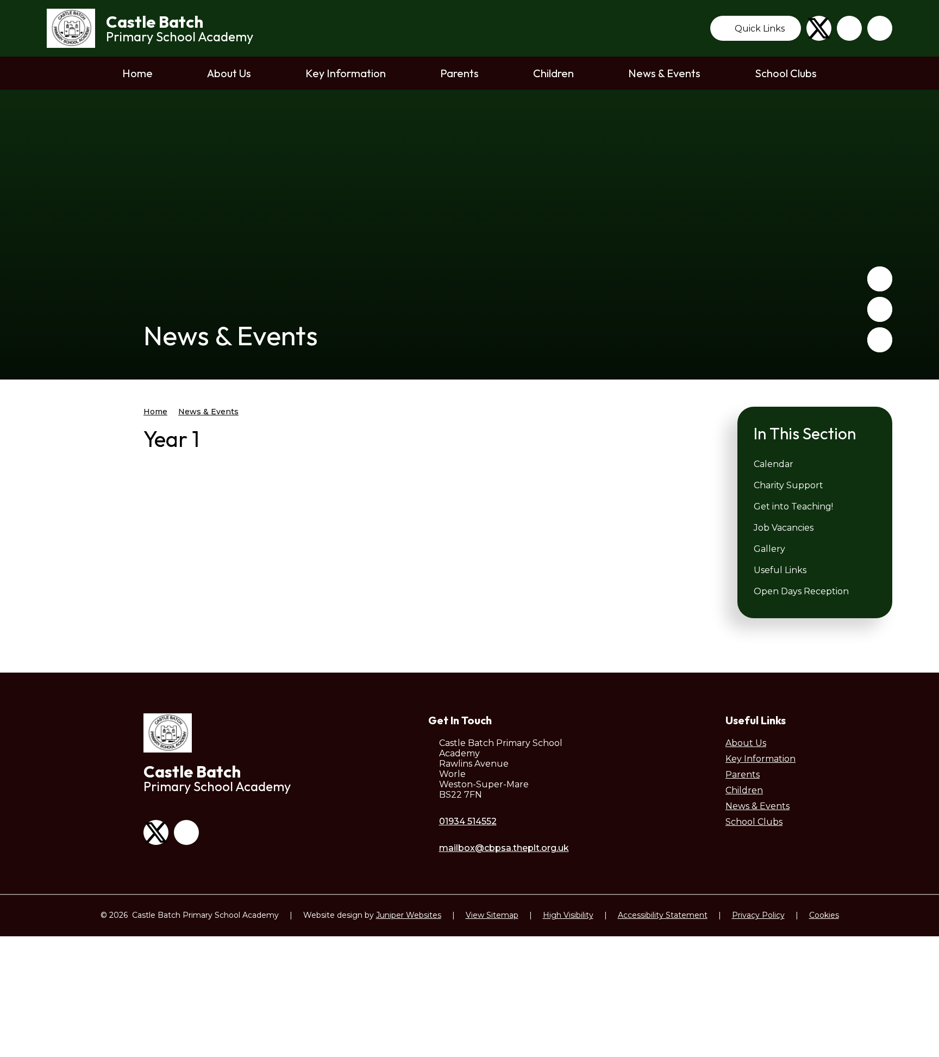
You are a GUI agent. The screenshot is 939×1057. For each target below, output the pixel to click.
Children (744, 790)
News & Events (208, 411)
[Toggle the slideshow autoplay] (879, 339)
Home (155, 411)
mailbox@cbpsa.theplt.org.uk (504, 848)
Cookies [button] (824, 915)
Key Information (760, 759)
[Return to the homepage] (71, 28)
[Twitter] (818, 28)
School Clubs (753, 822)
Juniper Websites (408, 915)
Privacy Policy (758, 915)
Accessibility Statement (663, 915)
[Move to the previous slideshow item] (879, 278)
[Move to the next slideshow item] (879, 309)
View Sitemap (492, 915)
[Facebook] (849, 28)
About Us (745, 743)
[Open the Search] (879, 28)
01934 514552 (468, 821)
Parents (742, 774)
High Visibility (568, 915)
